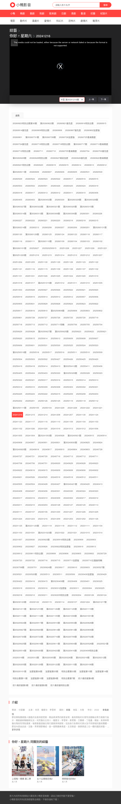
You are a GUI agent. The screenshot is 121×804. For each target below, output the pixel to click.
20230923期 (44, 539)
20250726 (55, 317)
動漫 (83, 13)
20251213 (72, 255)
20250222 (43, 393)
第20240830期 (70, 442)
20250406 (97, 366)
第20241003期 (45, 435)
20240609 (55, 470)
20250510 (85, 352)
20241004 (30, 435)
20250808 (72, 310)
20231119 (47, 525)
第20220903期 (70, 622)
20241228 (72, 407)
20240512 (81, 477)
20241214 (43, 414)
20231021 (72, 532)
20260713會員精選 (99, 144)
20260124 (59, 234)
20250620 (17, 338)
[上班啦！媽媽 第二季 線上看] (23, 761)
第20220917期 (36, 622)
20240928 (59, 435)
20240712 (81, 456)
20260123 (72, 234)
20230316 (43, 588)
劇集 (17, 115)
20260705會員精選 (68, 151)
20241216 (17, 414)
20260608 (34, 171)
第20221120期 (70, 608)
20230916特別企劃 (62, 539)
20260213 (34, 227)
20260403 (30, 199)
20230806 (63, 553)
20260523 (43, 178)
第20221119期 (87, 608)
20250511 (72, 352)
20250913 (55, 296)
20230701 (32, 567)
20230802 (89, 553)
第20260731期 (32, 137)
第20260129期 (32, 234)
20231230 (55, 511)
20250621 (102, 331)
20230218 (17, 595)
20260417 (30, 192)
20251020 (81, 275)
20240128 (55, 504)
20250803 (85, 310)
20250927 (43, 289)
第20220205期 (19, 664)
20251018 (17, 282)
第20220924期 (19, 622)
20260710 (51, 151)
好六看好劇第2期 (39, 685)
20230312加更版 (58, 588)
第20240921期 (74, 435)
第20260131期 (100, 227)
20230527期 (98, 567)
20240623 (93, 463)
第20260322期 (36, 206)
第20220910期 (53, 622)
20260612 (102, 164)
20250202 (17, 400)
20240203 (43, 504)
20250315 (68, 379)
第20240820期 (19, 449)
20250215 (55, 393)
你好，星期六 (21, 35)
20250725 (68, 317)
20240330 (68, 490)
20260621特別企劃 (21, 164)
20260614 (76, 164)
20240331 (55, 490)
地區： (76, 709)
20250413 (55, 366)
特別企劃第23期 (68, 671)
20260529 (17, 178)
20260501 (43, 185)
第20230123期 (19, 601)
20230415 (43, 581)
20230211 (43, 595)
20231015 (85, 532)
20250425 (81, 359)
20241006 (93, 428)
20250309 (43, 386)
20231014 (97, 532)
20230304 (87, 588)
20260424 (81, 185)
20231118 (59, 525)
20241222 (85, 407)
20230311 (74, 588)
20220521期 (102, 643)
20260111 (30, 241)
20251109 (55, 268)
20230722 (30, 560)
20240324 (81, 490)
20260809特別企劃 (40, 130)
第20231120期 (32, 525)
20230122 (34, 601)
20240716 (55, 456)
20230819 (78, 546)
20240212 (93, 497)
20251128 (68, 262)
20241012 (81, 428)
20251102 (93, 268)
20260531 (85, 171)
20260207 (59, 227)
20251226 (89, 248)
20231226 (81, 511)
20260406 (93, 192)
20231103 (17, 532)
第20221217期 (100, 601)
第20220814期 (53, 629)
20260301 (84, 213)
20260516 (81, 178)
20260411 (68, 192)
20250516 (59, 352)
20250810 (43, 310)
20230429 (102, 574)
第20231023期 (45, 532)
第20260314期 (19, 213)
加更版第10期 (37, 678)
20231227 (68, 511)
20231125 (17, 525)
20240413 (97, 484)
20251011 (72, 282)
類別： (62, 709)
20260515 (93, 178)
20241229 (59, 407)
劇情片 (84, 20)
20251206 (17, 262)
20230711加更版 (71, 560)
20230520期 (31, 574)
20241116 (43, 421)
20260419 (93, 185)
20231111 (85, 525)
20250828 (55, 303)
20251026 (43, 275)
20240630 (55, 463)
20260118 (85, 234)
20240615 (43, 470)
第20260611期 (19, 171)
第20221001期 (87, 615)
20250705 (85, 324)
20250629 (17, 331)
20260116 (17, 241)
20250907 (81, 296)
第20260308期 (53, 213)
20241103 (93, 421)
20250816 (30, 310)
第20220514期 (19, 650)
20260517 (68, 178)
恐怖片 (72, 20)
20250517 (47, 352)
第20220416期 (70, 650)
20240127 (68, 504)
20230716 (43, 560)
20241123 (17, 421)
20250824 (68, 303)
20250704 (97, 324)
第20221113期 (19, 615)
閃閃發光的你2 (69, 778)
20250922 (68, 289)
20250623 (76, 331)
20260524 (30, 178)
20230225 (99, 588)
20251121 (17, 268)
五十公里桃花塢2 (45, 778)
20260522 (55, 178)
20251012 (59, 282)
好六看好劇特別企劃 (59, 685)
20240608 (68, 470)
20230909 (78, 539)
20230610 (72, 567)
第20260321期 (53, 206)
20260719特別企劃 (40, 144)
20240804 (72, 449)
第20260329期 (74, 199)
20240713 (68, 456)
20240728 (97, 449)
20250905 (17, 303)
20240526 (30, 477)
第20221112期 (36, 615)
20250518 (34, 352)
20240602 (93, 470)
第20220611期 (53, 643)
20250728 (30, 317)
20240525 (43, 477)
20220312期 (33, 657)
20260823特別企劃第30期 (25, 123)
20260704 (84, 151)
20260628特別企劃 (38, 157)
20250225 (17, 393)
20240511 (93, 477)
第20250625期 (61, 331)
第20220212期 (99, 657)
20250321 (30, 379)
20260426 (55, 185)
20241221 (97, 407)
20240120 (81, 504)
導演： (15, 709)
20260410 (81, 192)
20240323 (93, 490)
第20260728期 (49, 137)
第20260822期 (47, 123)
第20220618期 (36, 643)
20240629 (68, 463)
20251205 (30, 262)
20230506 (70, 574)
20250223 (30, 393)
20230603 (85, 567)
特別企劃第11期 (20, 678)
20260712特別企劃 (21, 151)
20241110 (55, 421)
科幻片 (59, 20)
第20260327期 (19, 206)
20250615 (30, 338)
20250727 (43, 317)
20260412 (55, 192)
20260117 (97, 234)
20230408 (72, 581)
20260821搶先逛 (65, 123)
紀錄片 (103, 13)
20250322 (17, 379)
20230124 (102, 595)
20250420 (93, 359)
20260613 (89, 164)
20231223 (30, 518)
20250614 (43, 338)
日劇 (63, 13)
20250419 (17, 366)
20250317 (43, 379)
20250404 (30, 373)
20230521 (17, 574)
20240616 (30, 470)
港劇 (73, 13)
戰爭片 (96, 20)
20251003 (17, 289)
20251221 (102, 248)
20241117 (30, 421)
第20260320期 (70, 206)
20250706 (72, 324)
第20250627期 (45, 331)
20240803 (85, 449)
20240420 (85, 484)
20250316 (55, 379)
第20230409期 (57, 581)
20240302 (68, 497)
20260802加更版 (92, 130)
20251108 (68, 268)
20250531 (43, 345)
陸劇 (42, 13)
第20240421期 (70, 484)
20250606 (17, 345)
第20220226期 (66, 657)
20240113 (93, 504)
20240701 (43, 463)
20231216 (43, 518)
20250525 (68, 345)
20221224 (85, 601)
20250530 (55, 345)
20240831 (55, 442)
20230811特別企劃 (34, 553)
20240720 (43, 456)
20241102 (17, 428)
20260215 (93, 220)
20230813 (91, 546)
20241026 (30, 428)
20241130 (81, 414)
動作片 (23, 20)
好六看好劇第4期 (86, 678)
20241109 (68, 421)
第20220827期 (19, 629)
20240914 (102, 435)
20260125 (47, 234)
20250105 (34, 407)
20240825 (85, 442)
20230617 (59, 567)
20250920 (93, 289)
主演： (31, 709)
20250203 (93, 393)
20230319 (17, 588)
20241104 (81, 421)
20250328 (85, 373)
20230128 (89, 595)
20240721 (30, 456)
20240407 (30, 490)
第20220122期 (53, 664)
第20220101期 (19, 671)
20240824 (97, 442)
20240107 (30, 511)
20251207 (97, 255)
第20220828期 (87, 622)
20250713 (30, 324)
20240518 (68, 477)
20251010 (85, 282)
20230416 (30, 581)
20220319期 (18, 657)
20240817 (47, 449)
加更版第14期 (101, 671)
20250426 (68, 359)
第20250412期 (70, 366)
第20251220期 (19, 255)
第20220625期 (19, 643)
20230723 (17, 560)
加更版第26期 (36, 671)
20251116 (30, 268)
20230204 (76, 595)
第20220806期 (87, 629)
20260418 (17, 192)
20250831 (30, 303)
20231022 (59, 532)
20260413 (43, 192)
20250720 (81, 317)
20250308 (55, 386)
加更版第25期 (51, 671)
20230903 (91, 539)
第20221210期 (36, 608)
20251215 (47, 255)
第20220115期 (70, 664)
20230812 (17, 553)
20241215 (30, 414)
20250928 (30, 289)
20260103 (85, 241)
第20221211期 (19, 608)
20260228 (97, 213)
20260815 (101, 123)
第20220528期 (87, 643)
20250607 (93, 338)
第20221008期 (70, 615)
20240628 (81, 463)
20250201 (30, 400)
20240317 (17, 497)
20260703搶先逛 (100, 151)
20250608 (81, 338)
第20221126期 (53, 608)
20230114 (59, 601)
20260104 (72, 241)
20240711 (93, 456)
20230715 (55, 560)
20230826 (43, 546)
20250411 (85, 366)
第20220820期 (36, 629)
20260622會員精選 (99, 157)
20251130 (43, 262)
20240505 (17, 484)
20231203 (68, 518)
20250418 (30, 366)
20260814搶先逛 (20, 130)
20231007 (17, 539)
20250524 (81, 345)
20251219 (34, 255)
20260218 (81, 220)
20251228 (64, 248)
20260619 (51, 164)
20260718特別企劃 (61, 144)
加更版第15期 (85, 671)
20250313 (93, 379)
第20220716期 (53, 636)
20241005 (17, 435)
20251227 (77, 248)
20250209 (68, 393)
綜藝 (93, 13)
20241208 (55, 414)
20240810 (59, 449)
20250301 (93, 386)
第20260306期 (70, 213)
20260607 (47, 171)
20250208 (81, 393)
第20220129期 (36, 664)
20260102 (97, 241)
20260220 (55, 220)
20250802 (97, 310)
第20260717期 (80, 144)
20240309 (55, 497)
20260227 (17, 220)
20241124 (93, 414)
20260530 (97, 171)
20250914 (43, 296)
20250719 (93, 317)
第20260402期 (45, 199)
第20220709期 (70, 636)
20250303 (68, 386)
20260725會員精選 (87, 137)
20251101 (17, 275)
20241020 (43, 428)
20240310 (43, 497)
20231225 (93, 511)
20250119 (68, 400)
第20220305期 (49, 657)
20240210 (30, 504)
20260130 (17, 234)
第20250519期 (19, 352)
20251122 (93, 262)
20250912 (68, 296)
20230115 (47, 601)
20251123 (81, 262)
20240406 (43, 490)
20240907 (30, 442)
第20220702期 (87, 636)
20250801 (17, 317)
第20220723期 (36, 636)
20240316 (30, 497)
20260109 (59, 241)
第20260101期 (19, 248)
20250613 (55, 338)
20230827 (30, 546)
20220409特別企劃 (89, 650)
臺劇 (32, 13)
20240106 (43, 511)
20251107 (81, 268)
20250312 (17, 386)
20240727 (17, 456)
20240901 (43, 442)
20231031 (30, 532)
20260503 (17, 185)
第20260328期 (91, 199)
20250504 (17, 359)
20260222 (30, 220)
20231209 (55, 518)
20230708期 (18, 567)
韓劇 (22, 13)
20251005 (97, 282)
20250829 (43, 303)
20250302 (81, 386)
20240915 (89, 435)
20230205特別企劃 (59, 595)
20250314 (81, 379)
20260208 (47, 227)
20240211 (17, 504)
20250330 (55, 373)
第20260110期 (45, 241)
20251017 (30, 282)
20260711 (38, 151)
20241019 (55, 428)
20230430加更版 (86, 574)
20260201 (85, 227)
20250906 (93, 296)
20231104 (97, 525)
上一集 (91, 99)
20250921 (81, 289)
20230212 (30, 595)
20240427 (55, 484)
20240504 (30, 484)
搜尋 (105, 4)
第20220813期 (70, 629)
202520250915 (49, 248)
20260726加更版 (67, 137)
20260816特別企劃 (85, 123)
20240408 (17, 490)
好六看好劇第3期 (20, 685)
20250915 (30, 296)
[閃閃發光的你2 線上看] (73, 761)
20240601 (17, 477)
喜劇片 (35, 20)
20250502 (43, 359)
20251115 (43, 268)
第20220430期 (36, 650)
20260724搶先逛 (20, 144)
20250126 (43, 400)
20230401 (85, 581)
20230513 (45, 574)
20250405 (17, 373)
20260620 (38, 164)
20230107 (72, 601)
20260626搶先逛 (79, 157)
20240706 (30, 463)
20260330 (59, 199)
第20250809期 (57, 310)
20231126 (93, 518)
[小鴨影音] (21, 5)
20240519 (55, 477)
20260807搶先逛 (73, 130)
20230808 (51, 553)
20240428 (43, 484)
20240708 (17, 463)
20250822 (93, 303)
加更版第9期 (52, 678)
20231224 (17, 518)
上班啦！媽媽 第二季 (21, 778)
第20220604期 (70, 643)
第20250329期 (70, 373)
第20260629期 (19, 157)
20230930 (30, 539)
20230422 (17, 581)
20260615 (63, 164)
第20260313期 (36, 213)
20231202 (81, 518)
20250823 (81, 303)
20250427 (55, 359)
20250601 (30, 345)
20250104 (47, 407)
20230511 (57, 574)
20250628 (30, 331)
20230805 (76, 553)
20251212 (85, 255)
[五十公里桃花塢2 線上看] (48, 761)
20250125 (55, 400)
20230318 (30, 588)
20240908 (17, 442)
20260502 (30, 185)
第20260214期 (19, 227)
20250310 (30, 386)
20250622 (89, 331)
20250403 (43, 373)
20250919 (17, 296)
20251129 (55, 262)
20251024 (68, 275)
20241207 (68, 414)
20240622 (17, 470)
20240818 (34, 449)
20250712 (43, 324)
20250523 (93, 345)
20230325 (97, 581)
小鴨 (12, 13)
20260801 (17, 137)
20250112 (93, 400)
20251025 (55, 275)
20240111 (17, 511)
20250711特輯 (57, 324)
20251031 (30, 275)
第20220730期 (19, 636)
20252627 (34, 248)
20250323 (97, 373)
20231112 (72, 525)
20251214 (59, 255)
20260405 (17, 199)
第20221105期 (53, 615)
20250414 (43, 366)
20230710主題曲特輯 (92, 560)
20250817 (17, 310)
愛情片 (47, 20)
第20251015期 (45, 282)
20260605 (72, 171)
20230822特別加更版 (61, 546)
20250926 (55, 289)
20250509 (97, 352)
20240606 (81, 470)
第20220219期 (82, 657)
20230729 (102, 553)
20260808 (57, 130)
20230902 (17, 546)
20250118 (81, 400)
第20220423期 (53, 650)
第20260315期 (87, 206)
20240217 (81, 497)
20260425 (68, 185)
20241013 (68, 428)
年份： (91, 709)
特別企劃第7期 (68, 678)
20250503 (30, 359)
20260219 (68, 220)
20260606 (59, 171)
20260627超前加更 (59, 157)
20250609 (68, 338)
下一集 (103, 99)
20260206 (72, 227)
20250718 (17, 324)
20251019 (93, 275)
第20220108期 (87, 664)
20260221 (43, 220)
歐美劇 (52, 13)
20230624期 (46, 567)
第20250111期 (19, 407)
